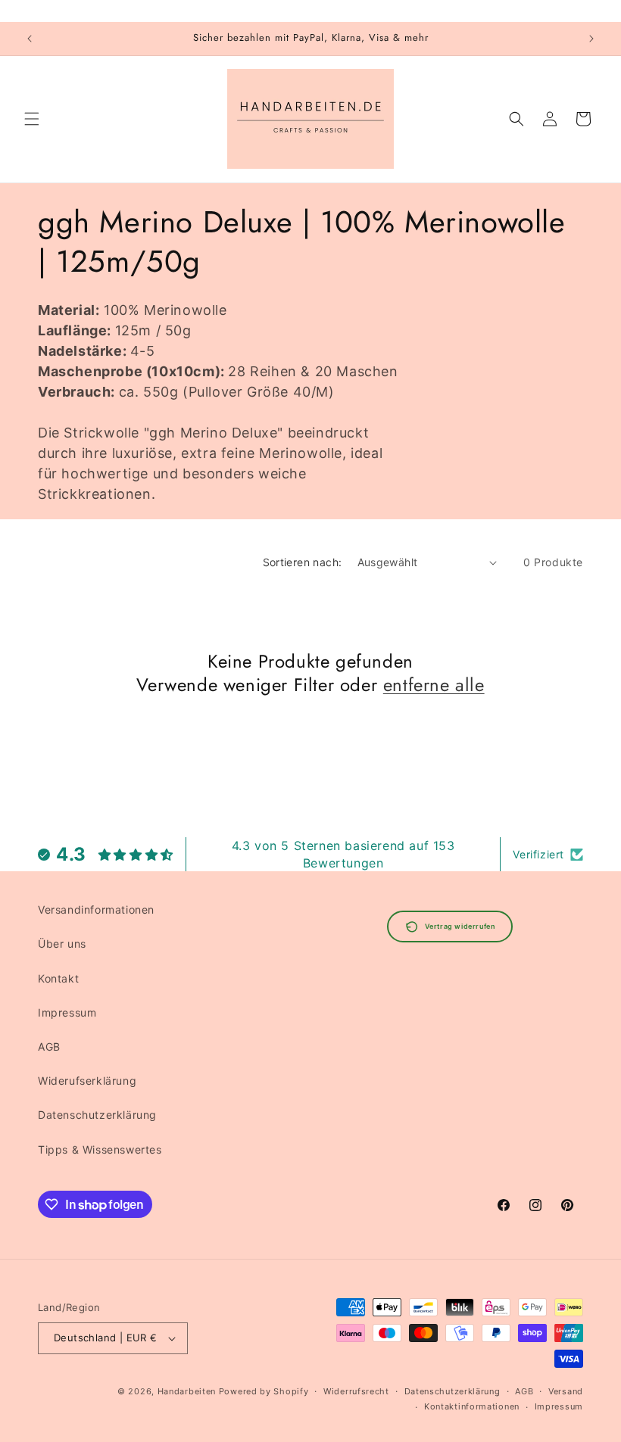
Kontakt (58, 978)
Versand (565, 1391)
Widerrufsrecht (356, 1391)
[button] (31, 118)
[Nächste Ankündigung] (591, 38)
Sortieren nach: (302, 562)
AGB (49, 1046)
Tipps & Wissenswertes (100, 1149)
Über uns (62, 943)
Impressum (67, 1012)
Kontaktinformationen (472, 1406)
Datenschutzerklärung (97, 1114)
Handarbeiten (187, 1391)
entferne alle (434, 684)
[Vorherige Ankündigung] (29, 38)
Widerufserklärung (87, 1080)
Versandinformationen (96, 909)
